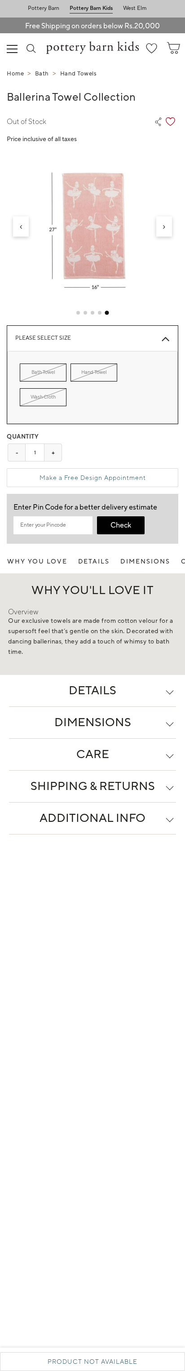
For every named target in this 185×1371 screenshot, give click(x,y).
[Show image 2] (85, 313)
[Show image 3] (92, 313)
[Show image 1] (78, 313)
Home (15, 73)
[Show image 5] (107, 313)
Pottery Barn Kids (91, 8)
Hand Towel (94, 372)
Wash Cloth (43, 397)
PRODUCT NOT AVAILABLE (92, 1361)
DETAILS (94, 562)
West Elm (135, 8)
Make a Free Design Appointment (93, 477)
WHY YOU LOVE (37, 562)
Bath (42, 73)
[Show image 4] (99, 313)
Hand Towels (78, 73)
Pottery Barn (43, 8)
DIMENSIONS (145, 562)
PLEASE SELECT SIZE (43, 338)
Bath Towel (43, 372)
